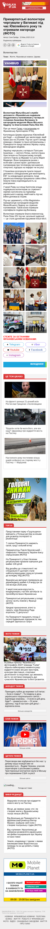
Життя (12, 57)
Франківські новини (24, 57)
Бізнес (9, 919)
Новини (9, 916)
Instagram (14, 355)
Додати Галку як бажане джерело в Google (30, 45)
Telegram (14, 344)
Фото (6, 921)
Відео (13, 921)
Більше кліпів (25, 748)
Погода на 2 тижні (25, 788)
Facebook (36, 349)
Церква (37, 57)
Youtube (14, 349)
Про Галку (25, 924)
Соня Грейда (14, 37)
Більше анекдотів (25, 711)
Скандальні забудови (28, 921)
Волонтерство (10, 52)
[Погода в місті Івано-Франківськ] (25, 785)
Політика (40, 916)
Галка (20, 128)
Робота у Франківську (33, 919)
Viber (36, 344)
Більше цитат (25, 778)
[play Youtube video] (25, 734)
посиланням (30, 128)
